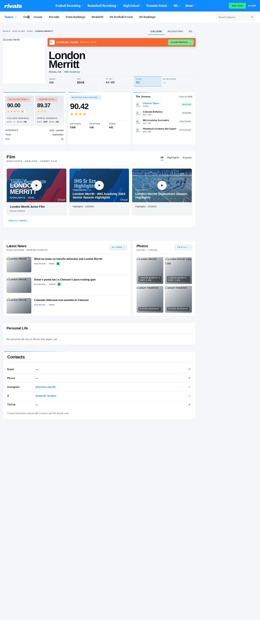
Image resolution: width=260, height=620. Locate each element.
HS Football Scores (121, 17)
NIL (176, 5)
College (156, 31)
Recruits (54, 17)
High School (131, 5)
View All (183, 247)
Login (252, 5)
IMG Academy (72, 72)
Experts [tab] (187, 157)
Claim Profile (181, 42)
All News (118, 247)
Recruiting (175, 31)
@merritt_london (46, 395)
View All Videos (19, 221)
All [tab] (162, 157)
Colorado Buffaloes (153, 112)
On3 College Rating (18, 99)
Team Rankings (75, 17)
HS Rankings (147, 17)
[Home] (13, 6)
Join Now (237, 5)
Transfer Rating (47, 99)
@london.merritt (46, 386)
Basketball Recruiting (102, 5)
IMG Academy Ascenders (156, 120)
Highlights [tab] (173, 157)
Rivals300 (97, 17)
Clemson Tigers (151, 103)
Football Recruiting (68, 5)
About (189, 5)
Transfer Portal (156, 5)
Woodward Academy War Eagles (159, 129)
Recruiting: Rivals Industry (85, 97)
